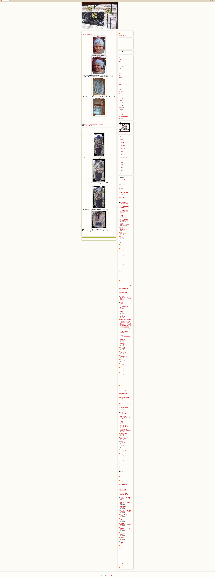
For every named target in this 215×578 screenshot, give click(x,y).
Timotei (121, 244)
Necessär (121, 216)
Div (119, 73)
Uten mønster (122, 520)
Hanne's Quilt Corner (124, 219)
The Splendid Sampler (123, 112)
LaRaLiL (121, 315)
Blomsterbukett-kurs (123, 189)
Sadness (121, 446)
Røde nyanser (122, 481)
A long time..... (122, 332)
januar (122, 160)
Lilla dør (121, 188)
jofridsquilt (122, 453)
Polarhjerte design (123, 563)
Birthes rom (122, 232)
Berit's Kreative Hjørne (124, 514)
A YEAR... (121, 542)
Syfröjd (121, 223)
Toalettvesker (121, 114)
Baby (120, 63)
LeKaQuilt (122, 302)
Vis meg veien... (122, 344)
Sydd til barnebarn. (123, 233)
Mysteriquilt (121, 98)
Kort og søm (122, 335)
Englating (122, 296)
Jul (119, 89)
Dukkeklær (121, 79)
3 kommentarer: (100, 124)
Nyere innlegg (85, 238)
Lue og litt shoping (87, 34)
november (123, 143)
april (122, 154)
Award (120, 61)
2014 (121, 165)
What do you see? (123, 503)
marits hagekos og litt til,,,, (125, 437)
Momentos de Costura (124, 372)
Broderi (120, 70)
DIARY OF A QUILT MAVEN (125, 502)
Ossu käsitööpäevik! (124, 236)
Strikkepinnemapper (123, 245)
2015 (121, 164)
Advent (120, 59)
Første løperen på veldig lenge (125, 404)
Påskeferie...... (122, 515)
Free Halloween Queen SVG (124, 258)
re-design (120, 102)
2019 (121, 137)
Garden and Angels (123, 433)
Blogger (112, 575)
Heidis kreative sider (124, 425)
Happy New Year (122, 546)
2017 (121, 140)
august (122, 148)
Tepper (120, 111)
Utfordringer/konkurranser (123, 116)
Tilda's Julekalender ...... (124, 490)
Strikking (90, 125)
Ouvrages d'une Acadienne (125, 367)
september (123, 146)
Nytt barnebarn (122, 538)
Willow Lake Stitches (124, 545)
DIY (119, 75)
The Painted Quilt (123, 449)
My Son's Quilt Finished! (124, 494)
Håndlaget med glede (124, 288)
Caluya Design (123, 257)
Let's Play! (121, 394)
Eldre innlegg (112, 238)
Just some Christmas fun (124, 293)
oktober (122, 145)
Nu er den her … (122, 377)
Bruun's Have (122, 227)
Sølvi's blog (122, 351)
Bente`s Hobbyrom (123, 489)
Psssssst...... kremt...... (124, 550)
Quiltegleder (122, 471)
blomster (120, 66)
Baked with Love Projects (124, 203)
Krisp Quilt (122, 541)
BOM (120, 68)
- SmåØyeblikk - (123, 389)
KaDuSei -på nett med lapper (125, 403)
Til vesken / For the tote (124, 477)
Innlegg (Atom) (101, 241)
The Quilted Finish (123, 493)
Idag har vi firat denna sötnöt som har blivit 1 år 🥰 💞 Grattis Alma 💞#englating (125, 298)
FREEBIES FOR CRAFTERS (125, 276)
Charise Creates (123, 202)
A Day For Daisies (123, 393)
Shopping (87, 125)
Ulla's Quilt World (123, 484)
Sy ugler (121, 422)
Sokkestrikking (122, 364)
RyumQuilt (122, 412)
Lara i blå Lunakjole (123, 316)
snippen (121, 532)
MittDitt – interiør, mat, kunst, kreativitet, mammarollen (125, 262)
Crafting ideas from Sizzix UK (125, 497)
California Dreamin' (123, 442)
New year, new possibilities (124, 220)
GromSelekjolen (122, 281)
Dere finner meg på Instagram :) (125, 336)
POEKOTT (122, 237)
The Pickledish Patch (124, 331)
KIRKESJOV (122, 523)
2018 (121, 139)
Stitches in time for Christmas (125, 559)
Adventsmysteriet (123, 340)
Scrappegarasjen (123, 240)
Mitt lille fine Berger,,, (123, 438)
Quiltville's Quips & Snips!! (125, 184)
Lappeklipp (122, 215)
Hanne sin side (89, 4)
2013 (121, 167)
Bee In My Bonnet (123, 197)
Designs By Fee (123, 445)
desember (123, 142)
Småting (120, 105)
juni (121, 151)
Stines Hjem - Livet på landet (125, 510)
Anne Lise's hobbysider (124, 527)
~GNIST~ (121, 280)
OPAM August (122, 454)
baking (120, 64)
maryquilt (122, 311)
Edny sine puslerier (123, 363)
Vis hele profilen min (122, 35)
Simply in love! (122, 348)
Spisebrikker (121, 107)
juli (121, 149)
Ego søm (84, 131)
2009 (121, 173)
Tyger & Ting (122, 339)
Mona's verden (123, 506)
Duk (119, 77)
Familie (120, 84)
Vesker (120, 118)
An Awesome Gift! (123, 450)
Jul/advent (120, 91)
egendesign (121, 80)
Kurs (119, 96)
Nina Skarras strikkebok (124, 426)
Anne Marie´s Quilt (123, 292)
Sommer (121, 463)
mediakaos (122, 343)
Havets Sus (122, 359)
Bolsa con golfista (123, 373)
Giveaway (120, 86)
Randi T (121, 248)
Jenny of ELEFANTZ (124, 192)
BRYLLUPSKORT (123, 289)
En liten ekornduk (123, 352)
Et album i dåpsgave (123, 241)
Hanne (121, 33)
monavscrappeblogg (124, 284)
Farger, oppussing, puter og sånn (125, 430)
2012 (121, 168)
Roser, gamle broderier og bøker (125, 356)
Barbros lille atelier (123, 429)
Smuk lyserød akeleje (123, 360)
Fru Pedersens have (124, 210)
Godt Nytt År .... (122, 434)
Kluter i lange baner (123, 507)
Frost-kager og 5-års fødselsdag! (125, 524)
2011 (121, 170)
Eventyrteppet (121, 82)
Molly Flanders (123, 416)
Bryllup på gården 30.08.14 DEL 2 (125, 511)
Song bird (121, 303)
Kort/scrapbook (121, 95)
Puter (120, 100)
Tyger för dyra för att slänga (124, 224)
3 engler (121, 421)
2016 (121, 162)
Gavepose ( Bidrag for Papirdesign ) (126, 285)
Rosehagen (122, 385)
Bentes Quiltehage (123, 355)
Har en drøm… (122, 347)
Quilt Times (122, 441)
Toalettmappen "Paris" (123, 554)
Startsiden (99, 238)
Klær (86, 235)
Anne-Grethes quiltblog (124, 476)
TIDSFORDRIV (122, 537)
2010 (121, 171)
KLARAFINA (122, 480)
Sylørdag (121, 312)
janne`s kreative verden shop (125, 567)
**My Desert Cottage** (124, 407)
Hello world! (122, 263)
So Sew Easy (122, 179)
